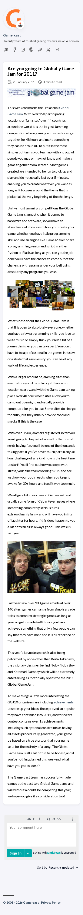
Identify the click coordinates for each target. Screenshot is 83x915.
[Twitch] (39, 51)
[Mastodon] (31, 51)
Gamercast (12, 35)
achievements (64, 702)
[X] (48, 51)
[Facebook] (14, 51)
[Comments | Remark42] (41, 847)
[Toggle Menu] (75, 12)
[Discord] (5, 51)
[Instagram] (22, 51)
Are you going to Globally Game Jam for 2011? (40, 71)
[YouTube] (56, 51)
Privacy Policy (50, 902)
